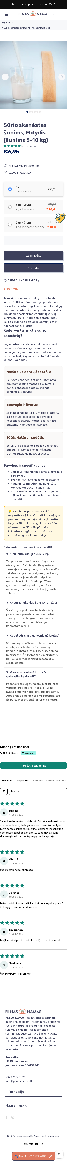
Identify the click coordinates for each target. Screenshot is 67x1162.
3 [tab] (32, 112)
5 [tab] (37, 112)
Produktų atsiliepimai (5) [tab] (15, 780)
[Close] (50, 1156)
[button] (12, 146)
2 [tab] (30, 112)
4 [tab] (35, 112)
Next (61, 77)
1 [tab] (27, 112)
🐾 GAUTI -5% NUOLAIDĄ (30, 1156)
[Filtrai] (4, 791)
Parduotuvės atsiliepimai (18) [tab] (49, 780)
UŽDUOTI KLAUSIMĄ (20, 172)
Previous (5, 77)
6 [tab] (40, 112)
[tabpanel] (33, 75)
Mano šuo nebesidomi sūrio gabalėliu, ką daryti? (27, 674)
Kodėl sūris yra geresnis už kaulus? (35, 635)
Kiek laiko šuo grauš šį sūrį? (29, 554)
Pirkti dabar (33, 268)
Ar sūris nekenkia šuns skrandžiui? (34, 602)
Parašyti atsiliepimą (33, 765)
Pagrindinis (7, 22)
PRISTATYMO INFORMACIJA (24, 165)
